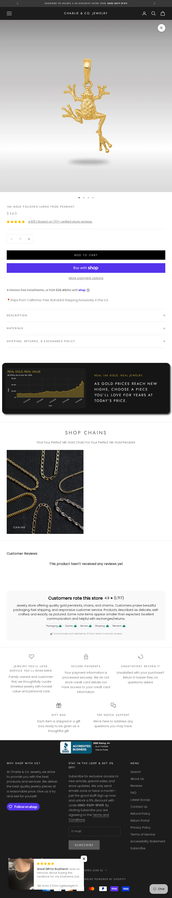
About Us (137, 779)
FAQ (133, 793)
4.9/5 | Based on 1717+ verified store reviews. (60, 222)
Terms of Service (142, 834)
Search (135, 772)
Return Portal (139, 820)
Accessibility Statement (147, 841)
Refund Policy (140, 814)
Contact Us (138, 807)
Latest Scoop (140, 800)
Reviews (136, 786)
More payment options (86, 278)
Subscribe (84, 845)
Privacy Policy (140, 827)
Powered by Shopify (110, 879)
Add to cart (86, 255)
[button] (84, 859)
